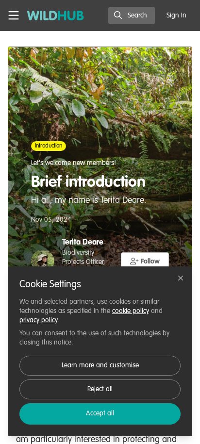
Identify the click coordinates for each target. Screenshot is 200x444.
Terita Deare (82, 243)
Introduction (48, 146)
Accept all (100, 413)
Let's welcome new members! (73, 163)
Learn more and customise (100, 365)
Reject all (100, 389)
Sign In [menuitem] (176, 15)
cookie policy (130, 311)
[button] (145, 261)
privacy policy (38, 320)
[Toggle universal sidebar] (13, 15)
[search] (131, 15)
